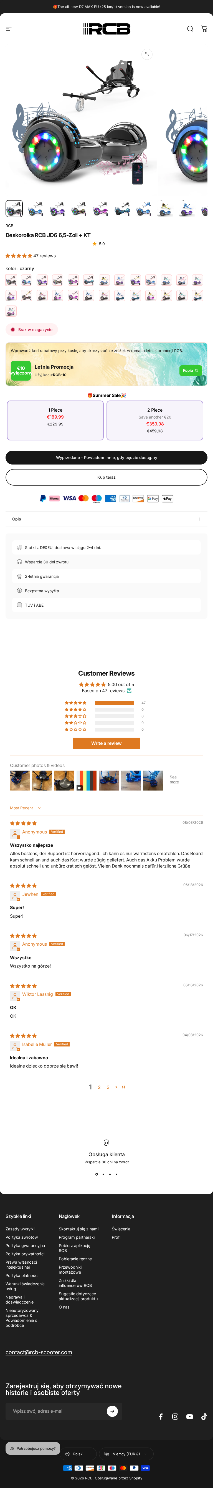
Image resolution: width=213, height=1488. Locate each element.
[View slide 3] (109, 1174)
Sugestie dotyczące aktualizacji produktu (78, 1296)
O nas (64, 1307)
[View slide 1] (96, 1174)
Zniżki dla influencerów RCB (75, 1283)
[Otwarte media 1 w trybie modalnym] (147, 54)
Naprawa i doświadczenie (20, 1299)
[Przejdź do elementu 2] (35, 208)
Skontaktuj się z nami (78, 1229)
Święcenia (121, 1229)
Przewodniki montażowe (70, 1269)
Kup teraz (106, 477)
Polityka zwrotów (22, 1237)
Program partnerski (77, 1237)
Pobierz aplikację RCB (74, 1248)
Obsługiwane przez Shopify (118, 1478)
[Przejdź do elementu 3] (57, 208)
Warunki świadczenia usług (25, 1286)
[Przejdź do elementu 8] (165, 208)
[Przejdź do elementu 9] (187, 208)
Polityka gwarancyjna (25, 1245)
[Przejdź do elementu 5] (100, 208)
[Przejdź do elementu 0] (14, 208)
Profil (116, 1237)
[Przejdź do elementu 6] (122, 208)
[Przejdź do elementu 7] (144, 208)
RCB (9, 225)
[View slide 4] (116, 1174)
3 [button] (108, 1087)
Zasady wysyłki (20, 1229)
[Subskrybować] (112, 1411)
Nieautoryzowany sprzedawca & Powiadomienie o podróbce (22, 1318)
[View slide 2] (103, 1174)
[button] (19, 255)
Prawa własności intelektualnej (21, 1264)
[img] (23, 823)
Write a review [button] (106, 743)
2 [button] (99, 1087)
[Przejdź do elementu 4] (79, 208)
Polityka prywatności (25, 1253)
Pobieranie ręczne (75, 1258)
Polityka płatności (22, 1275)
